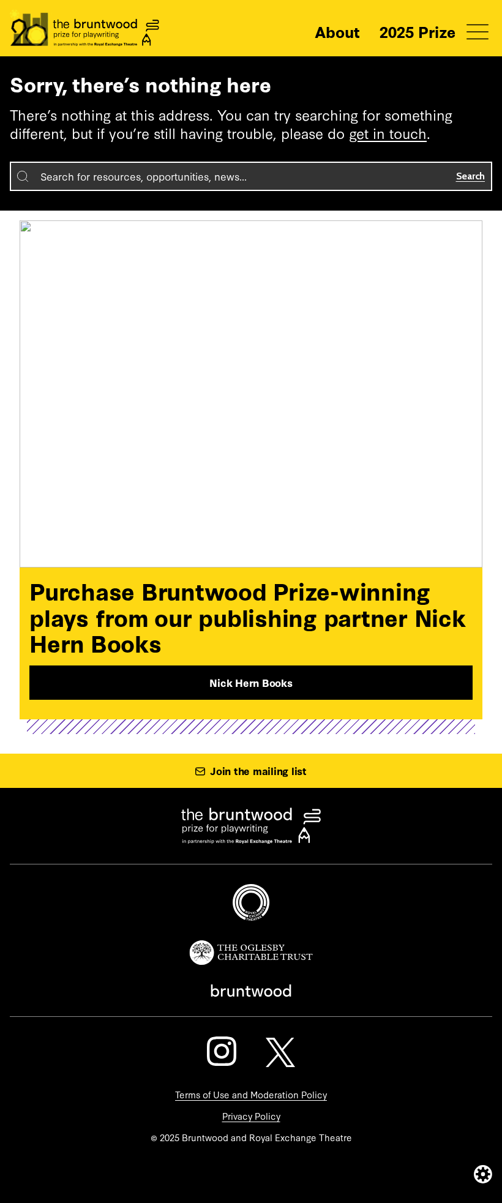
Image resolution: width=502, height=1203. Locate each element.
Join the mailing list (258, 770)
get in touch (388, 132)
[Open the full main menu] (477, 32)
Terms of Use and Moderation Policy (251, 1094)
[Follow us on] (221, 1051)
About (337, 31)
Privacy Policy (251, 1115)
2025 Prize (417, 31)
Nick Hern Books (250, 682)
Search (470, 176)
